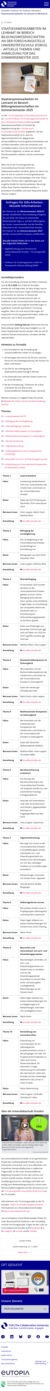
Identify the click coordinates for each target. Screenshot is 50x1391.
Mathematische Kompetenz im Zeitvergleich (25, 436)
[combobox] (25, 1309)
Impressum (6, 1351)
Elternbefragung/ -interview (18, 426)
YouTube (19, 1231)
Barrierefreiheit (8, 1364)
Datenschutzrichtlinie (40, 1152)
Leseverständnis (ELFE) (16, 416)
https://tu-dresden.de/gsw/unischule (27, 1205)
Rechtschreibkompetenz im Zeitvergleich (24, 431)
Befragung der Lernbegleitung (19, 421)
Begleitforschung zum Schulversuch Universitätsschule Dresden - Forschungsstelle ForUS (25, 252)
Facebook (35, 1228)
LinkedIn (33, 1231)
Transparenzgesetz (9, 1359)
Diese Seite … (23, 1252)
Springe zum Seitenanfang (40, 1363)
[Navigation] (46, 4)
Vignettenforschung (14, 446)
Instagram (7, 1231)
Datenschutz (6, 1355)
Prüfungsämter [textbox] (13, 1309)
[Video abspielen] (25, 1128)
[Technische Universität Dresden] (9, 4)
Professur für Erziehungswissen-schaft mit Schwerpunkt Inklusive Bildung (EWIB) (23, 264)
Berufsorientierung (14, 441)
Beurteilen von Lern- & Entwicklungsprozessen (26, 459)
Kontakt (4, 1347)
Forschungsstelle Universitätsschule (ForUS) (28, 116)
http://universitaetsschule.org (16, 1211)
